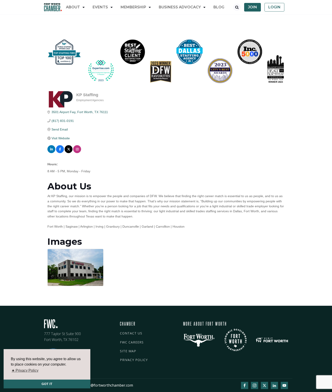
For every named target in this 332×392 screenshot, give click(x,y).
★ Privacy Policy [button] (25, 370)
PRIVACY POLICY (134, 360)
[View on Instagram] (77, 152)
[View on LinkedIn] (51, 152)
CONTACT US (131, 333)
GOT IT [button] (47, 384)
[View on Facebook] (60, 152)
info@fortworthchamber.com (108, 385)
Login (274, 7)
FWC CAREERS (132, 342)
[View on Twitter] (68, 152)
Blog (218, 7)
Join (252, 7)
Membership (133, 7)
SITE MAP (128, 351)
